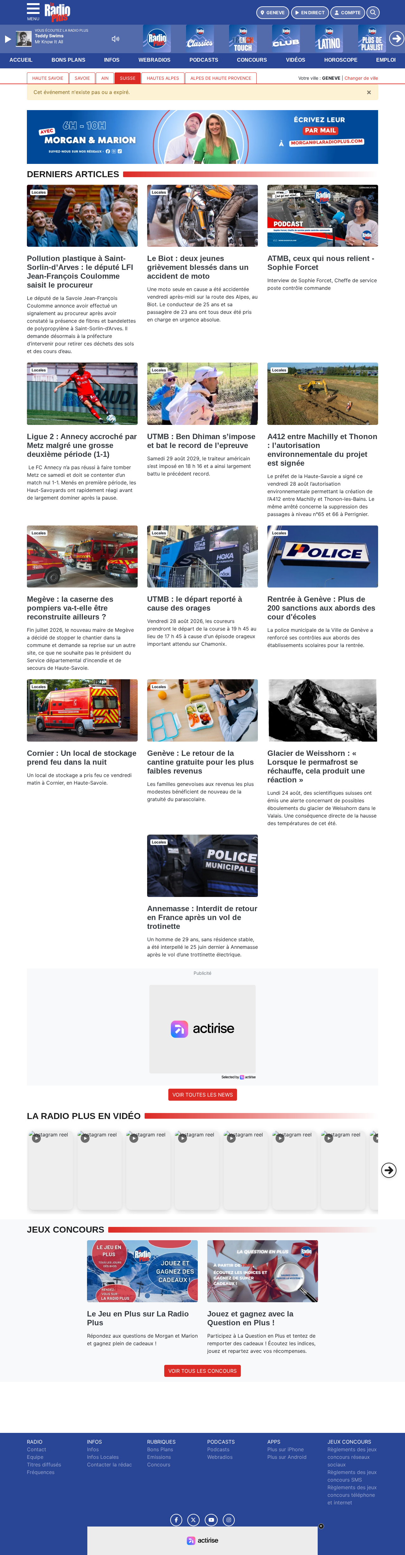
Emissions (159, 1457)
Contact (36, 1449)
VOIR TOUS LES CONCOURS (202, 1371)
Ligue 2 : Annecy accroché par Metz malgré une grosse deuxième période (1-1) (82, 445)
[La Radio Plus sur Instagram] (229, 1520)
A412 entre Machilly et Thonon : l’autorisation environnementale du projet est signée (322, 449)
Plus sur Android (287, 1457)
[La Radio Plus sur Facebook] (176, 1520)
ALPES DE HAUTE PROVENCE (220, 78)
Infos (112, 60)
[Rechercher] (373, 12)
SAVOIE (82, 78)
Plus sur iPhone (285, 1449)
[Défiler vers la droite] (388, 1170)
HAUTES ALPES (163, 78)
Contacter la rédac (109, 1464)
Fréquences (40, 1472)
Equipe (35, 1457)
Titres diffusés (44, 1464)
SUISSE (127, 78)
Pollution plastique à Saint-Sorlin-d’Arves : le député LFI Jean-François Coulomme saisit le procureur (80, 271)
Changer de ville (361, 78)
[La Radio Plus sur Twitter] (193, 1520)
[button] (51, 1170)
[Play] (9, 39)
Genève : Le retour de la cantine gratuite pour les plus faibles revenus (200, 762)
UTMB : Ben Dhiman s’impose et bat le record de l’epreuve (201, 441)
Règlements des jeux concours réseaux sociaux (352, 1457)
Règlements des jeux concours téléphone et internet (352, 1495)
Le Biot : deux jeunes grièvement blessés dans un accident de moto (198, 267)
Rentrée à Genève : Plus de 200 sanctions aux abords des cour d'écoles (321, 608)
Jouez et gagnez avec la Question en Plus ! (250, 1318)
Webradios (155, 60)
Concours (252, 60)
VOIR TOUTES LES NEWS (202, 1095)
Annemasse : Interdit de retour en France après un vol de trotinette (202, 917)
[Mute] (115, 39)
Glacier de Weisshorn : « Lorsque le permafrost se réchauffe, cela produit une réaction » (316, 766)
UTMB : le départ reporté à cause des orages (194, 603)
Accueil (21, 60)
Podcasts (204, 60)
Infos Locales (103, 1457)
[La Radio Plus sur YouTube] (211, 1520)
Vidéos (295, 60)
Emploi (386, 60)
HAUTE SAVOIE (47, 78)
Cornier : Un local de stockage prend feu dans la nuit (81, 757)
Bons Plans (68, 60)
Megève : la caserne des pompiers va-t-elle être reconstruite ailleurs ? (70, 608)
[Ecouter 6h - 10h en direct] (202, 136)
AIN (105, 78)
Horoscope (341, 60)
